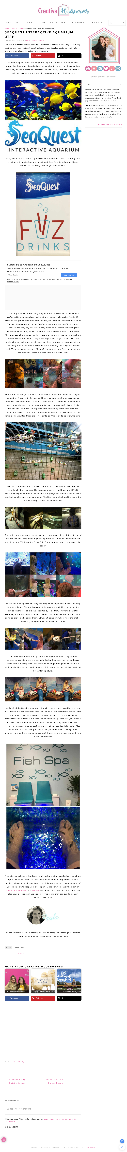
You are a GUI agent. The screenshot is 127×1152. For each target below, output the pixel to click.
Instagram (21, 890)
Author (8, 948)
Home (7, 29)
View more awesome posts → (110, 124)
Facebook (10, 890)
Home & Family (17, 29)
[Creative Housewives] (63, 14)
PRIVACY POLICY (91, 1147)
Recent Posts (19, 948)
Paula (21, 953)
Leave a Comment (38, 40)
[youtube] (88, 71)
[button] (78, 83)
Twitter (35, 890)
